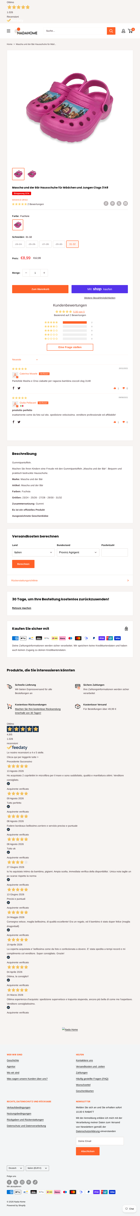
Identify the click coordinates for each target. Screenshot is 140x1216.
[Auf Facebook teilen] (106, 203)
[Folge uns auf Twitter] (15, 1182)
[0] (130, 31)
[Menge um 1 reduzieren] (26, 272)
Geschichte (13, 1060)
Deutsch (12, 1168)
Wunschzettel (83, 1084)
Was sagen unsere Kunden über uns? (27, 1078)
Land (15, 545)
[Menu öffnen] (8, 31)
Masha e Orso (20, 200)
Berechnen (23, 564)
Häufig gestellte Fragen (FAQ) (92, 1078)
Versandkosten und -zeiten (90, 1066)
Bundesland (63, 545)
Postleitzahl (107, 545)
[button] (19, 204)
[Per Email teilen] (125, 203)
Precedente (13, 761)
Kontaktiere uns (84, 1060)
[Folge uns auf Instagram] (22, 1182)
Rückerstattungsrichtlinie (24, 580)
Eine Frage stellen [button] (70, 347)
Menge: (16, 272)
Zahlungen (82, 1072)
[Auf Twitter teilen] (119, 203)
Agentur (11, 1066)
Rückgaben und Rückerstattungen (25, 1119)
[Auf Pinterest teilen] (112, 203)
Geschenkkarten (85, 1091)
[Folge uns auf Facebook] (9, 1182)
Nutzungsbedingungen (19, 1113)
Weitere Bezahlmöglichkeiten (99, 297)
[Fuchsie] (17, 224)
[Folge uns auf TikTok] (35, 1182)
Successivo (26, 761)
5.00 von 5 (79, 311)
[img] (19, 368)
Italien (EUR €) (34, 1168)
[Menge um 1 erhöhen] (44, 272)
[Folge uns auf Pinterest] (28, 1182)
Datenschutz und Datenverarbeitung (26, 1125)
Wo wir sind (13, 1072)
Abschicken (87, 1151)
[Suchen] (111, 31)
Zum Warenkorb (40, 289)
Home (9, 44)
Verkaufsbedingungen (18, 1107)
